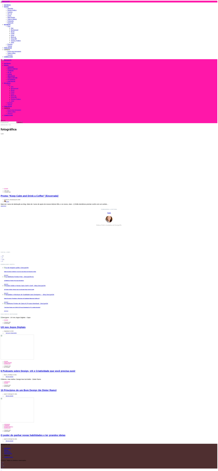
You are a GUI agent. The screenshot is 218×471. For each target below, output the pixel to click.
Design (6, 6)
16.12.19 (6, 293)
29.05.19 (6, 311)
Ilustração (10, 23)
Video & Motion (12, 19)
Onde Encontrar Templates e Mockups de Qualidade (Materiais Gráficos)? (22, 298)
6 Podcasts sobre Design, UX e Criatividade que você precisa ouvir (38, 371)
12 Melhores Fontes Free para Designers (14, 280)
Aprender (10, 8)
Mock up (13, 37)
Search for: (3, 120)
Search (20, 122)
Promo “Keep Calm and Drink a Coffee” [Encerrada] (29, 196)
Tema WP (14, 39)
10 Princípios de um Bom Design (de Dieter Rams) (29, 390)
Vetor (12, 42)
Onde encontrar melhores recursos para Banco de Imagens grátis (20, 271)
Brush (12, 31)
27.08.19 (6, 302)
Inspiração (7, 363)
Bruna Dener (9, 376)
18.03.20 (6, 284)
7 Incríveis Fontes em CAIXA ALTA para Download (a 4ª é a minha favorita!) (22, 307)
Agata (7, 201)
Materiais (7, 5)
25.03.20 (6, 275)
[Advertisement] (109, 147)
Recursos (7, 24)
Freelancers (8, 362)
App (12, 28)
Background (14, 30)
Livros (9, 15)
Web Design (11, 17)
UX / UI (9, 14)
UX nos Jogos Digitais (13, 327)
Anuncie (10, 55)
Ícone (12, 35)
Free (8, 26)
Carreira (9, 12)
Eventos (9, 44)
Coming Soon (8, 56)
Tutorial (9, 46)
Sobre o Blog (11, 53)
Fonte (12, 33)
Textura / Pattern (16, 40)
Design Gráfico (12, 10)
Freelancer (8, 48)
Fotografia (10, 21)
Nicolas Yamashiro (11, 333)
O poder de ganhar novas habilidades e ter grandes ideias (33, 435)
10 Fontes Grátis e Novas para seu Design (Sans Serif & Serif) (19, 289)
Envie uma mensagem (14, 51)
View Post (3, 206)
